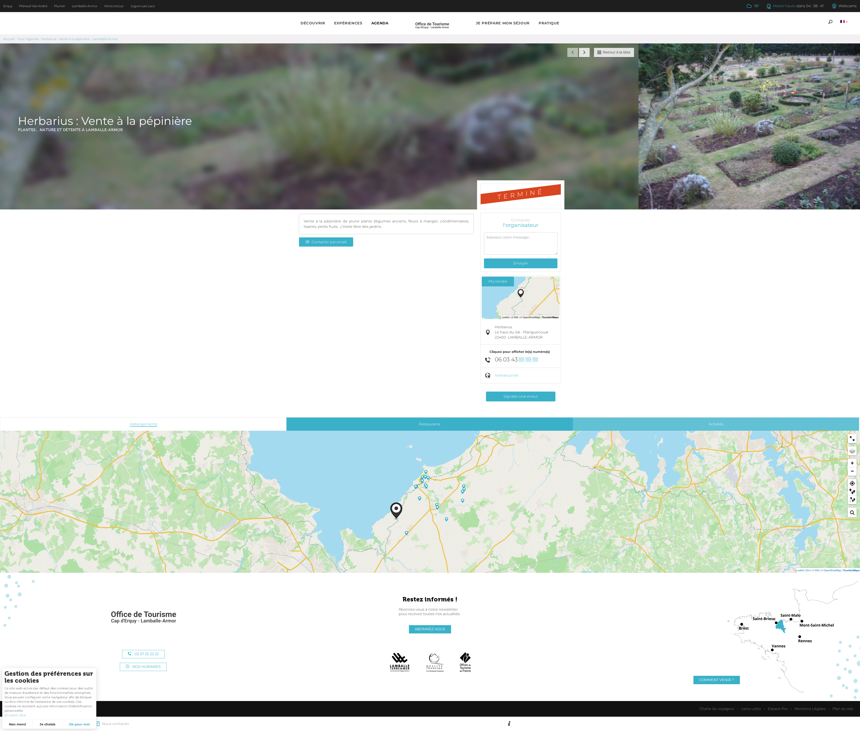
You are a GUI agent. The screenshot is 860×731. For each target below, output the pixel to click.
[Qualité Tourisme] (435, 662)
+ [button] (852, 463)
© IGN (815, 570)
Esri (808, 570)
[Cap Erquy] (143, 617)
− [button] (852, 471)
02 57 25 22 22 (146, 654)
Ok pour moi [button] (79, 724)
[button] (313, 23)
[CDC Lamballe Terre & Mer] (399, 662)
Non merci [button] (17, 724)
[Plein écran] (852, 439)
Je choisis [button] (47, 724)
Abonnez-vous (430, 629)
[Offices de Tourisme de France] (465, 662)
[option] (684, 723)
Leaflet (800, 570)
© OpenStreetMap (831, 570)
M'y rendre (497, 281)
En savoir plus (15, 715)
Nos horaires (146, 667)
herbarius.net (506, 375)
